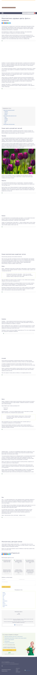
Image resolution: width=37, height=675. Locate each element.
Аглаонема (4, 593)
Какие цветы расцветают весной (9, 110)
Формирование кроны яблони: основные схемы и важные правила (15, 638)
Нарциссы (6, 112)
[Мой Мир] (4, 23)
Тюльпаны (6, 111)
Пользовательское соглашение (6, 669)
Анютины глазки (5, 605)
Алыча (3, 599)
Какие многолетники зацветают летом (10, 115)
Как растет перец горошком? (9, 639)
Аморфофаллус (5, 600)
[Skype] (9, 23)
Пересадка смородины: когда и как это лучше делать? (13, 636)
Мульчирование (7, 641)
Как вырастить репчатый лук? (9, 642)
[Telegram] (10, 23)
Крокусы (6, 114)
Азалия (4, 595)
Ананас (4, 602)
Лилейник (6, 118)
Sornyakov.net (7, 661)
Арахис (4, 606)
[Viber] (6, 23)
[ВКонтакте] (2, 23)
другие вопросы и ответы (11, 644)
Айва (3, 596)
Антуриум (4, 603)
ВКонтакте (2, 665)
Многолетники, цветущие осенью (9, 124)
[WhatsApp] (7, 23)
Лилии (6, 117)
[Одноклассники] (3, 23)
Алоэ (3, 598)
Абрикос (4, 592)
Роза (5, 122)
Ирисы (6, 121)
